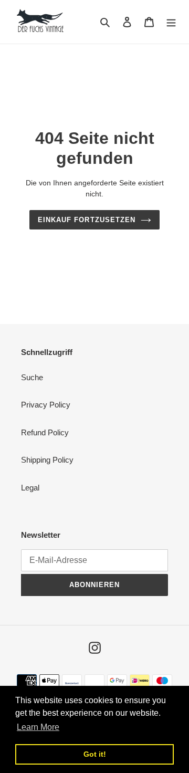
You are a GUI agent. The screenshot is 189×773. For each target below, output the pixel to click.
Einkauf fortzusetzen (86, 220)
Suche (32, 377)
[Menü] (171, 22)
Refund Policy (45, 432)
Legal (30, 487)
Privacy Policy (45, 404)
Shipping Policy (47, 459)
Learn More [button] (38, 727)
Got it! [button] (94, 754)
